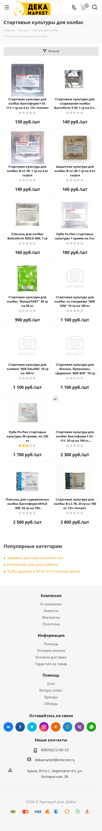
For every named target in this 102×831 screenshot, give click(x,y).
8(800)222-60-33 (55, 749)
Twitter (32, 727)
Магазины (51, 617)
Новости (51, 610)
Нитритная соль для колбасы (32, 564)
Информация (51, 635)
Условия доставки (51, 657)
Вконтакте (8, 727)
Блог (51, 683)
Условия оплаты (51, 650)
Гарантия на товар (51, 663)
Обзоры (51, 703)
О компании (51, 604)
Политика (51, 624)
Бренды (51, 696)
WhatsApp (91, 727)
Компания (51, 595)
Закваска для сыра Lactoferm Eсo (35, 557)
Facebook (20, 727)
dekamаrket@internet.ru (55, 759)
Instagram (44, 727)
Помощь (51, 643)
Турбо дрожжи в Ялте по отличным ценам (43, 571)
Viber (79, 727)
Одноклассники (55, 727)
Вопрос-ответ (51, 690)
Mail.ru (67, 727)
